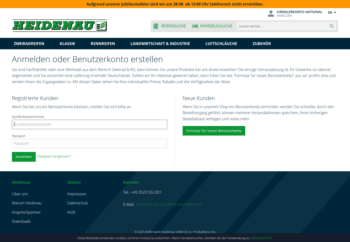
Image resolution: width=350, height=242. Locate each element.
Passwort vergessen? (54, 156)
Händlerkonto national (299, 12)
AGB (71, 212)
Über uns (20, 194)
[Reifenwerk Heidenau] (78, 24)
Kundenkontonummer (28, 116)
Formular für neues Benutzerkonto (213, 130)
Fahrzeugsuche (216, 26)
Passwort (18, 136)
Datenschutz (261, 238)
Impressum (76, 194)
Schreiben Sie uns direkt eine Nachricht (169, 204)
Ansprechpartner (26, 212)
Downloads (21, 221)
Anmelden (284, 16)
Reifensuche (173, 26)
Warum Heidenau (27, 203)
